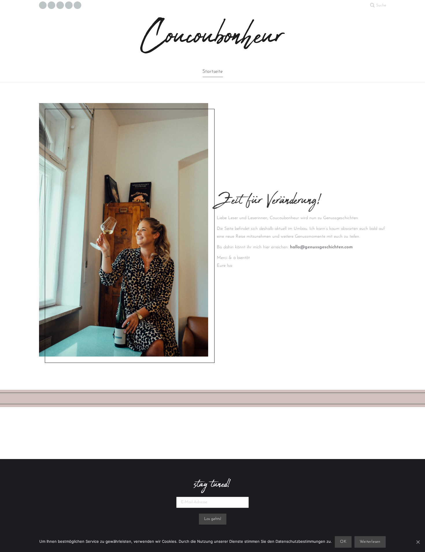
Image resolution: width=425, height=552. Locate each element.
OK (343, 542)
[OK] (418, 542)
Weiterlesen (370, 542)
